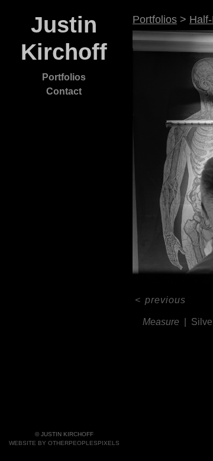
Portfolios (64, 77)
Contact (64, 91)
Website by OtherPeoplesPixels (64, 443)
